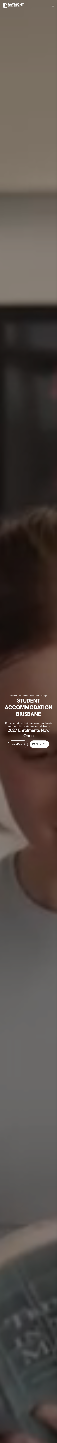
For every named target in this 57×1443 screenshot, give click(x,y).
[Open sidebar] (52, 5)
